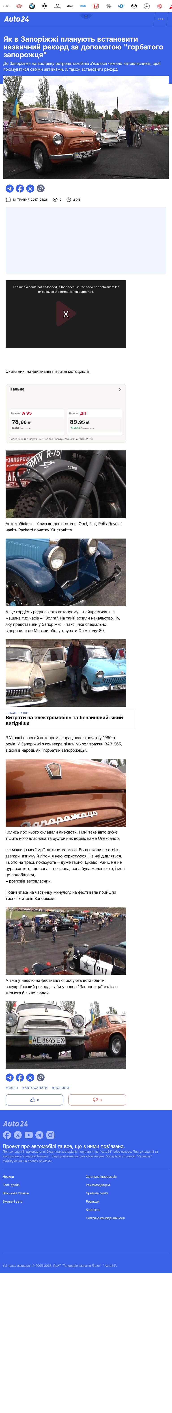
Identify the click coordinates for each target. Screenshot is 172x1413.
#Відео (12, 1088)
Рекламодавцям (98, 1185)
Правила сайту (97, 1193)
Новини (8, 1177)
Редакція (92, 1201)
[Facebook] (7, 1135)
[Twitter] (18, 1135)
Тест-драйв (11, 1185)
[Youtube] (29, 1135)
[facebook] (20, 189)
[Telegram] (39, 1135)
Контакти (92, 1210)
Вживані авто (13, 1201)
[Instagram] (50, 1135)
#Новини (60, 1088)
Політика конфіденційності (105, 1218)
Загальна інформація (101, 1177)
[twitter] (30, 189)
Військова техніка (16, 1193)
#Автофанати (35, 1088)
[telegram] (10, 189)
